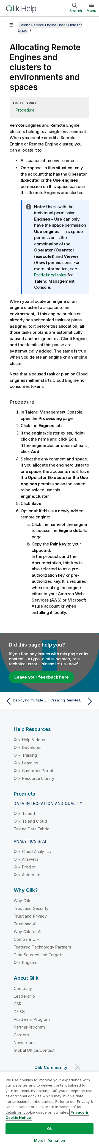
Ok (49, 1128)
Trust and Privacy (30, 916)
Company (23, 988)
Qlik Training (25, 755)
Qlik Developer (28, 747)
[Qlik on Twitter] (78, 1067)
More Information (49, 1140)
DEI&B (19, 1011)
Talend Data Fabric (31, 829)
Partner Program (29, 1027)
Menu (91, 10)
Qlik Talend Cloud (30, 821)
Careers (21, 1034)
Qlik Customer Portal (33, 770)
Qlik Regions (25, 962)
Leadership (24, 996)
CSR (17, 1004)
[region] (49, 1109)
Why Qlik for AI (27, 931)
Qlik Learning (26, 763)
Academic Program (32, 1019)
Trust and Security (31, 908)
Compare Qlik (27, 939)
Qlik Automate (27, 874)
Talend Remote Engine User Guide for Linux (50, 28)
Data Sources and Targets (39, 954)
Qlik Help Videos (29, 739)
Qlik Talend (24, 813)
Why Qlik (22, 900)
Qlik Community (50, 1067)
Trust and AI (25, 923)
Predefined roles (50, 274)
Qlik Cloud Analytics (32, 851)
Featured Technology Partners (42, 947)
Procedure (25, 110)
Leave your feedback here (41, 677)
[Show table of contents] (11, 25)
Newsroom (24, 1042)
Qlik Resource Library (34, 778)
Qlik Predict (24, 867)
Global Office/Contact (34, 1050)
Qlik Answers (26, 859)
